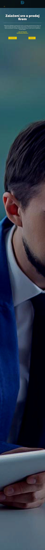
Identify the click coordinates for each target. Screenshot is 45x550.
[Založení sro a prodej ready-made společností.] (22, 2)
